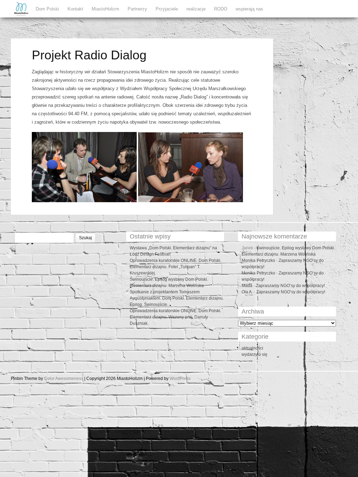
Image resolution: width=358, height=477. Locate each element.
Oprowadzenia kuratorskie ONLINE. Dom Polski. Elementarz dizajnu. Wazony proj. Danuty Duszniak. (175, 317)
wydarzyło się (254, 354)
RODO (220, 9)
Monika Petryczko (258, 260)
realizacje (196, 9)
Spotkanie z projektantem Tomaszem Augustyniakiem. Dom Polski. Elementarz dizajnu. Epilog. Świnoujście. (177, 298)
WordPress (180, 378)
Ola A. (247, 291)
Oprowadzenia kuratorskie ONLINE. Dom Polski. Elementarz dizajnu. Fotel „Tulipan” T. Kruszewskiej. (175, 267)
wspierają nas (249, 9)
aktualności (252, 348)
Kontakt (75, 9)
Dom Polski (47, 9)
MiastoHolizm (105, 9)
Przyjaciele (167, 9)
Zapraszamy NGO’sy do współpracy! (290, 285)
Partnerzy (137, 9)
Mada (247, 285)
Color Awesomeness (63, 378)
